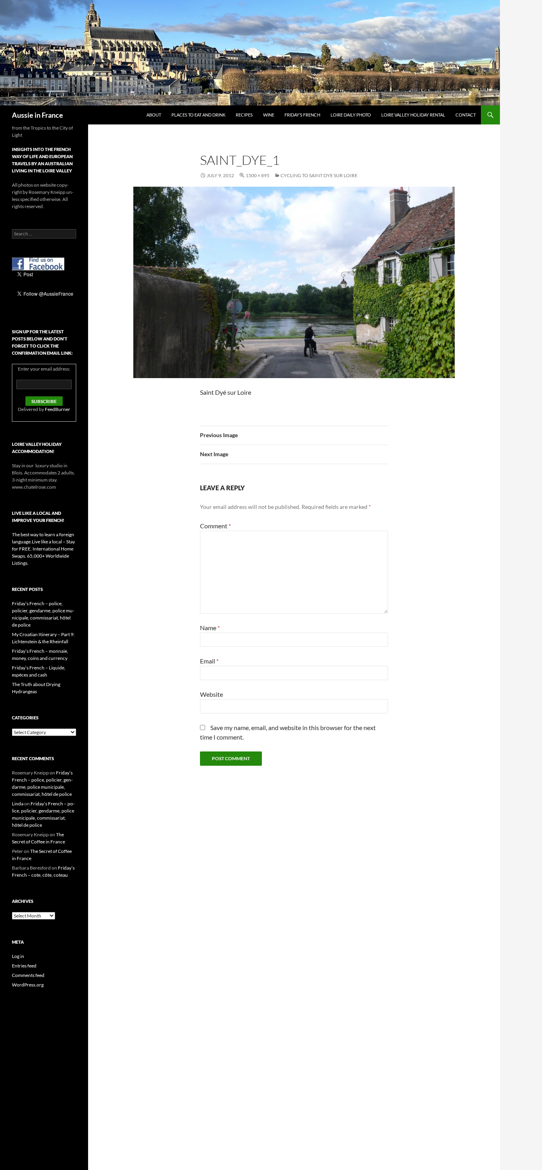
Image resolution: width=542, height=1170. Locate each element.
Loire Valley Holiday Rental (413, 114)
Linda (17, 804)
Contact (466, 114)
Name (210, 627)
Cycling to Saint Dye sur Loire (319, 175)
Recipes (244, 114)
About (153, 114)
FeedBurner (57, 409)
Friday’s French (302, 114)
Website (211, 694)
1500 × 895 (257, 175)
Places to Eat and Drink (198, 114)
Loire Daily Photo (351, 114)
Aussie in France (37, 115)
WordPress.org (28, 985)
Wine (268, 114)
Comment (215, 526)
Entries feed (24, 966)
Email (209, 661)
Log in (18, 956)
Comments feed (28, 975)
